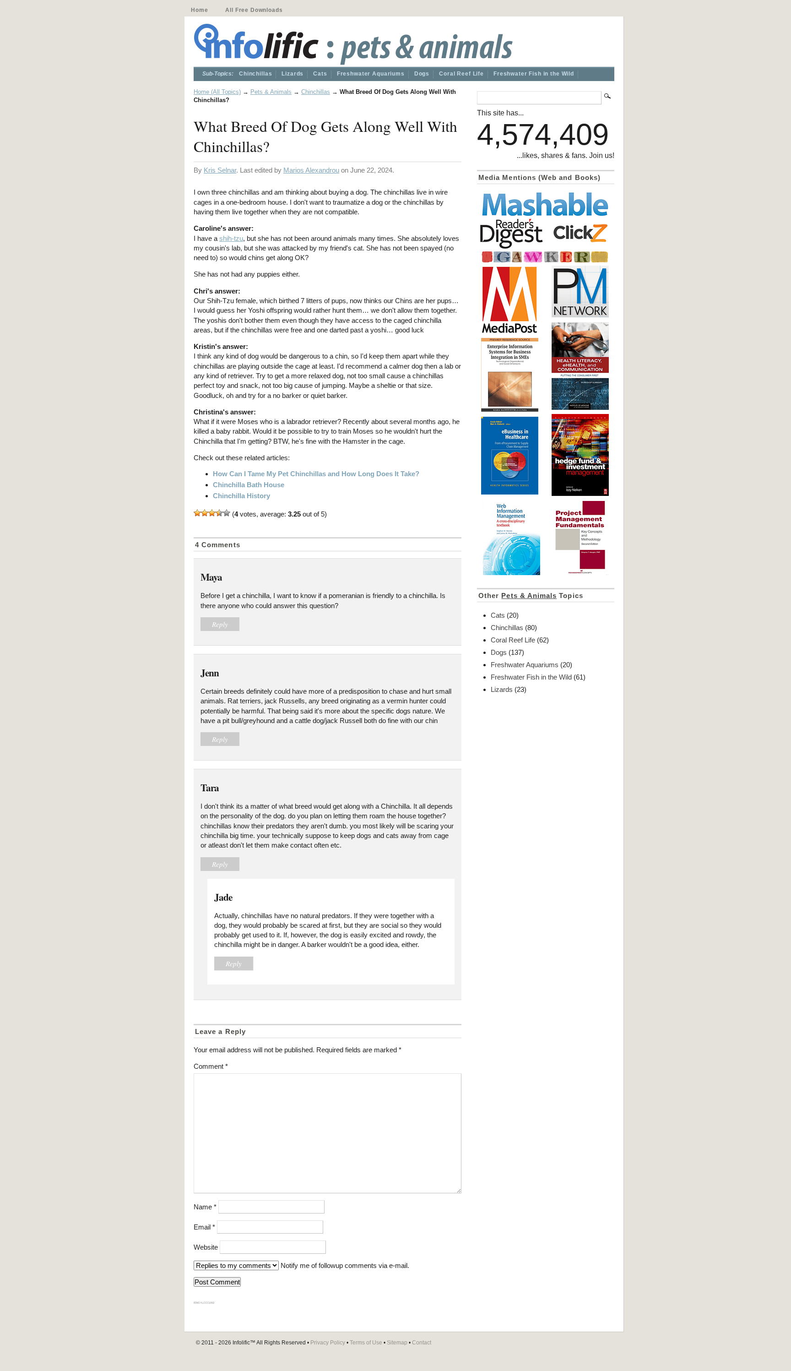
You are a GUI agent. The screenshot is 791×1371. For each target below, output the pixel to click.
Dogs (421, 74)
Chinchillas (255, 74)
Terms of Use (366, 1342)
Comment (211, 1066)
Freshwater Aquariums (371, 74)
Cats (320, 74)
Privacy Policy (327, 1342)
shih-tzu (231, 238)
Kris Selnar (220, 170)
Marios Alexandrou (311, 170)
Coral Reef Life (461, 74)
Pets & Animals (271, 91)
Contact (421, 1342)
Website (206, 1247)
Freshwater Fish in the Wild (533, 74)
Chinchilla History (241, 496)
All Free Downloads (253, 10)
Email (204, 1227)
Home (199, 10)
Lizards (292, 74)
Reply (220, 624)
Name (205, 1207)
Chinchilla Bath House (248, 485)
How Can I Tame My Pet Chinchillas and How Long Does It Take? (316, 474)
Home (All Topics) (217, 91)
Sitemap (397, 1342)
